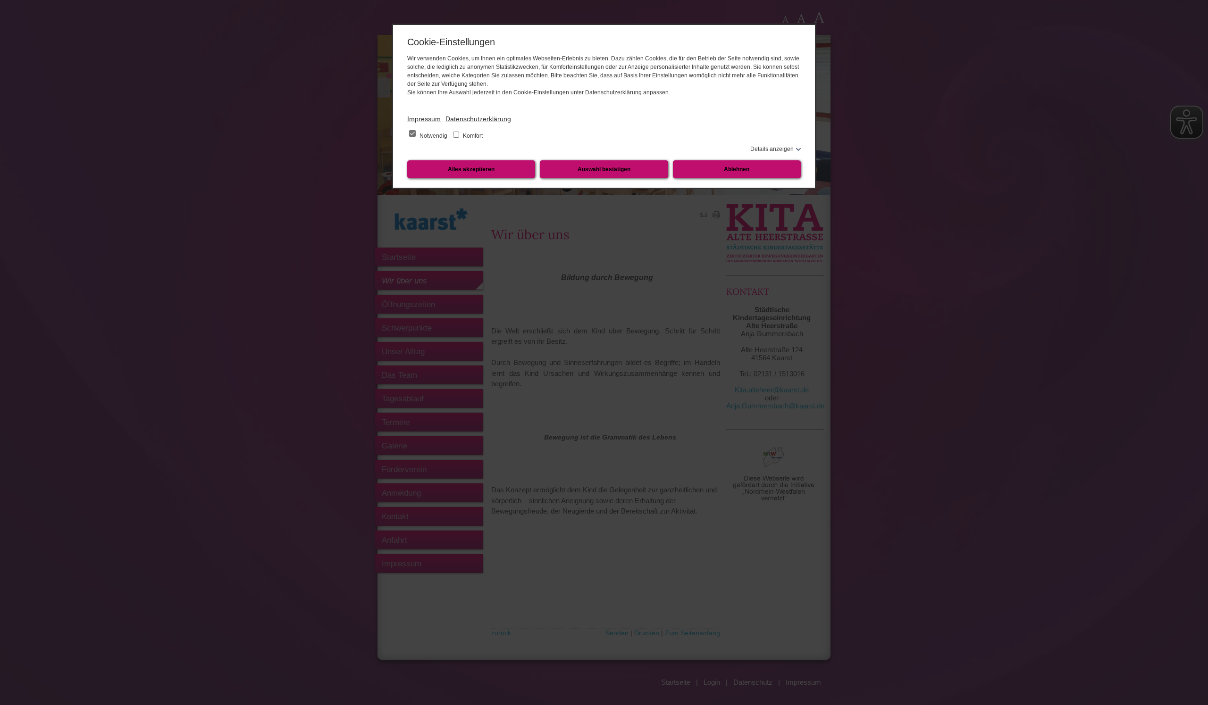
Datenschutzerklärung (478, 119)
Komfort (472, 136)
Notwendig (433, 136)
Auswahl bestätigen (604, 169)
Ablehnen (736, 169)
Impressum (424, 119)
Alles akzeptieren (471, 169)
